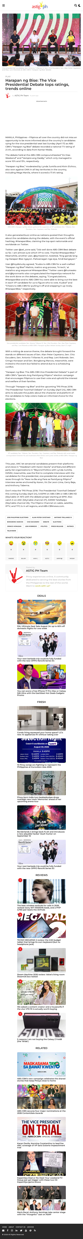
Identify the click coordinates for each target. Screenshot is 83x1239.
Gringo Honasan (14, 526)
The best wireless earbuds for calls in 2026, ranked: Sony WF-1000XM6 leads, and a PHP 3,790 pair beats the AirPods (39, 907)
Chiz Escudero (33, 522)
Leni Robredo (31, 526)
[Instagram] (12, 1230)
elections (57, 522)
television (11, 531)
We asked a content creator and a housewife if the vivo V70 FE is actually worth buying (40, 1008)
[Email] (3, 1230)
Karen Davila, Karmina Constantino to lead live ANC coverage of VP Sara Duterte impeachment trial (41, 1145)
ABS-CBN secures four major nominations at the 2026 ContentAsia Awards (41, 1112)
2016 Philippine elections (17, 517)
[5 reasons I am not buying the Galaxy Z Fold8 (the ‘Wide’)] (41, 1025)
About (11, 1227)
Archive (30, 1227)
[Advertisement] (41, 117)
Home (4, 1227)
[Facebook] (7, 1230)
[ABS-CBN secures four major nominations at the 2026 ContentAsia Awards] (41, 1097)
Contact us (20, 1227)
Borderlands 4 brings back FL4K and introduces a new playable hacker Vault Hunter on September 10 (41, 834)
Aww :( (35, 558)
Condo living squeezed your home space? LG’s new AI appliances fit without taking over (40, 733)
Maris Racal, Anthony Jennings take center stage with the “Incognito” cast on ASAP (41, 1213)
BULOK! (23, 558)
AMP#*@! (59, 558)
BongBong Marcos (15, 522)
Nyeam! (72, 558)
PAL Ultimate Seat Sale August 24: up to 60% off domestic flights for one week (41, 627)
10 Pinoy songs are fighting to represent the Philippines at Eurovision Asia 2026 (39, 766)
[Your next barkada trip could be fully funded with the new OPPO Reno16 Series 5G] (41, 644)
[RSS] (35, 1230)
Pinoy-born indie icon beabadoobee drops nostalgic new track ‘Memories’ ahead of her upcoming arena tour (39, 799)
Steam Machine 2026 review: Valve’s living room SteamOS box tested (41, 975)
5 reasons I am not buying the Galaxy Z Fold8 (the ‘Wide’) (39, 1040)
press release (57, 526)
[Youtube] (26, 1230)
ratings (70, 526)
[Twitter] (21, 1230)
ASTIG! (47, 558)
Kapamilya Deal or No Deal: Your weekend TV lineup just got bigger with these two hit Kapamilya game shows (39, 1180)
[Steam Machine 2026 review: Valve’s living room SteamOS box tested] (41, 960)
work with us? (42, 586)
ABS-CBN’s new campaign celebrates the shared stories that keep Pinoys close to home (41, 1079)
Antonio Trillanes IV (63, 517)
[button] (3, 5)
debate (46, 522)
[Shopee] (30, 1230)
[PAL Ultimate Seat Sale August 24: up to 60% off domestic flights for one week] (41, 612)
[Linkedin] (16, 1230)
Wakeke (11, 558)
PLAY (8, 76)
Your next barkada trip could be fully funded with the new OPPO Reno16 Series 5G (39, 660)
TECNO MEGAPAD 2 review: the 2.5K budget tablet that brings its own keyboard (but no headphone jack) (39, 942)
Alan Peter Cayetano (41, 517)
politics (44, 526)
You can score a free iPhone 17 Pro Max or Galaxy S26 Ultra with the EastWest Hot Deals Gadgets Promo (41, 693)
